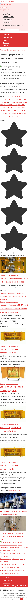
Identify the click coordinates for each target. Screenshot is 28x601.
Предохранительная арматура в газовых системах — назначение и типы (12, 536)
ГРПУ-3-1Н (21, 105)
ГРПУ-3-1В (3, 108)
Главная (6, 34)
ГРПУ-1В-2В (13, 116)
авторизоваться (14, 490)
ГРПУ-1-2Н (12, 110)
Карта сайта (8, 17)
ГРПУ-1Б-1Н (23, 99)
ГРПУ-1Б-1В (4, 102)
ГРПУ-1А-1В (13, 99)
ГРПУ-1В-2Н (4, 116)
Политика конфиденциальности (15, 586)
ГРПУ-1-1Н (18, 96)
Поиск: (2, 30)
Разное (5, 40)
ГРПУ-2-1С (4, 105)
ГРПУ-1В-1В (23, 102)
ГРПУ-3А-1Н (12, 108)
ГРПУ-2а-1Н (12, 105)
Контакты (7, 20)
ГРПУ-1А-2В (4, 113)
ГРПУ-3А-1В (22, 108)
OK (21, 599)
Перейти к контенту (7, 1)
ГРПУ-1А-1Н (4, 99)
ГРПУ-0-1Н (9, 96)
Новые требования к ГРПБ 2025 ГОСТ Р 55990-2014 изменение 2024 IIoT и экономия (14, 308)
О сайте (6, 14)
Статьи (5, 46)
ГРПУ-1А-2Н (21, 110)
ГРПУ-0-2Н (4, 110)
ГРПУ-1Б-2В (23, 113)
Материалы (7, 37)
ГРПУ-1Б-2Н (13, 113)
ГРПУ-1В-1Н (13, 102)
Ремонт (6, 43)
